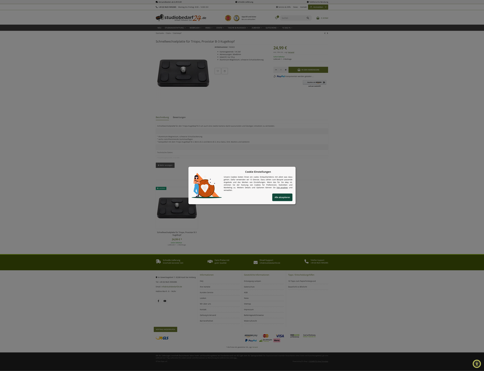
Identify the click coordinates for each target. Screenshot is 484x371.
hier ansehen (282, 187)
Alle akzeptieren (282, 197)
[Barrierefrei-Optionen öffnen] (477, 364)
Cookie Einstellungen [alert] (258, 171)
